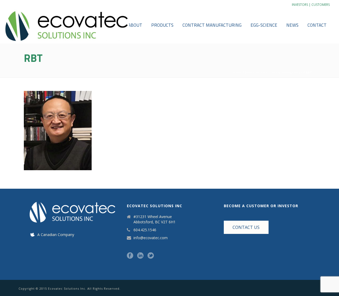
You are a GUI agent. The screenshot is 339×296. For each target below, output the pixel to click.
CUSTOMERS (320, 4)
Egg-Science (264, 25)
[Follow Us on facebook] (130, 255)
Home (237, 73)
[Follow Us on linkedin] (140, 255)
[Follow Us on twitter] (151, 255)
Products (162, 25)
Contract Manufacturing (212, 25)
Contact (317, 25)
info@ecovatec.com (150, 237)
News (292, 25)
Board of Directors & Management (274, 73)
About (135, 25)
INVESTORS (300, 4)
